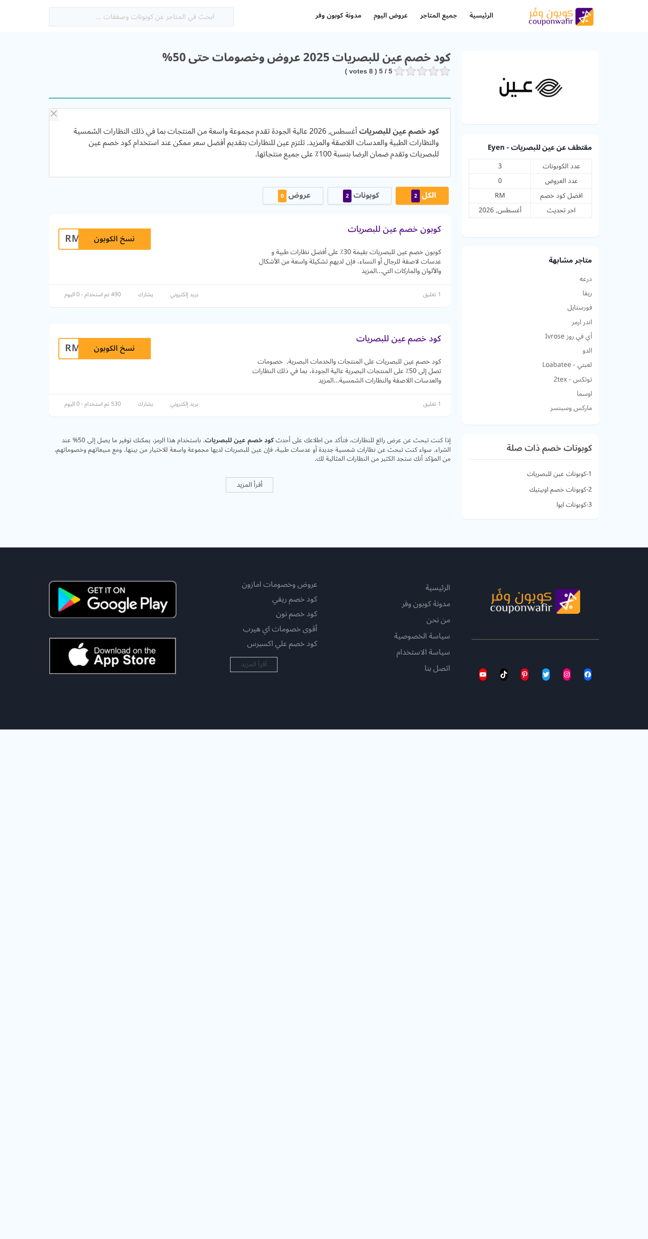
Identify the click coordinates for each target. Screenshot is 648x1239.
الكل (425, 195)
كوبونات (362, 195)
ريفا (587, 293)
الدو (587, 350)
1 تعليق (432, 295)
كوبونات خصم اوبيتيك (557, 489)
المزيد (369, 271)
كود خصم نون (296, 614)
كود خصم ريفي (294, 599)
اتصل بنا (437, 668)
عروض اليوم (391, 15)
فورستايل (579, 307)
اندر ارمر (582, 322)
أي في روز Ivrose (568, 336)
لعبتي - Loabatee (567, 365)
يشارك (145, 295)
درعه (586, 279)
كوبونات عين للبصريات (556, 474)
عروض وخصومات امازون (279, 584)
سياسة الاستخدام (423, 652)
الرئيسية (481, 15)
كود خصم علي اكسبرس (282, 644)
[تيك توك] (504, 674)
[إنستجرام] (567, 674)
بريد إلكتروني (184, 295)
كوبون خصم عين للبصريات (394, 229)
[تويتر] (546, 674)
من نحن (438, 620)
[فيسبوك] (588, 674)
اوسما (584, 394)
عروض (296, 195)
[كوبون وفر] (561, 15)
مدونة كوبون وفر (338, 15)
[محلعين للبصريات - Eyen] (530, 87)
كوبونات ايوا (571, 504)
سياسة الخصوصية (422, 636)
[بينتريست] (524, 674)
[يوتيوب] (483, 674)
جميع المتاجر (438, 15)
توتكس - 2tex (573, 379)
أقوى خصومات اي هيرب (280, 629)
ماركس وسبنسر (571, 408)
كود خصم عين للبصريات (398, 338)
